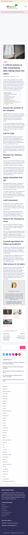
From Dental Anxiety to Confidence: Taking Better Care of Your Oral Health (14, 363)
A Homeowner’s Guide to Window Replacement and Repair (13, 367)
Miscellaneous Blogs (7, 454)
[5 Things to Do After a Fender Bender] (7, 321)
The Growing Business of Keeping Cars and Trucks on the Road (12, 376)
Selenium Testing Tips (7, 464)
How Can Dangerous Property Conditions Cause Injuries (13, 372)
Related (7, 104)
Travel (4, 476)
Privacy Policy (4, 510)
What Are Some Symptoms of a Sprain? (6, 316)
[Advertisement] (14, 28)
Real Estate (5, 461)
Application (5, 388)
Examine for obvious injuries (10, 96)
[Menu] (25, 6)
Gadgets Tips (5, 427)
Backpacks (5, 396)
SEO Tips (5, 466)
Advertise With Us (5, 506)
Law (3, 447)
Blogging (4, 403)
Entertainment (5, 415)
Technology (5, 474)
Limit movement (7, 99)
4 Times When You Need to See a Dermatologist (17, 316)
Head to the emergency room (10, 100)
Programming (5, 457)
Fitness (4, 423)
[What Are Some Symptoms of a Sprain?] (7, 311)
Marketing (5, 452)
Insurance (5, 442)
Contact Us (4, 508)
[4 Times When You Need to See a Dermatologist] (17, 311)
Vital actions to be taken (9, 103)
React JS (4, 459)
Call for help (7, 95)
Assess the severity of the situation (11, 94)
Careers (4, 408)
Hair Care (5, 435)
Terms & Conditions (6, 514)
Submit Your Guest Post (6, 512)
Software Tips (5, 471)
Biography (5, 401)
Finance (4, 420)
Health (4, 437)
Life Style (4, 449)
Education (5, 413)
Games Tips (5, 430)
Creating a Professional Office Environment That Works (13, 380)
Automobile (5, 393)
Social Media (5, 469)
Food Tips (5, 425)
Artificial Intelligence (7, 391)
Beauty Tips (5, 398)
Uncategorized (6, 478)
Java (4, 444)
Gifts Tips (5, 432)
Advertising (5, 386)
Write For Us (4, 515)
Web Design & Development (8, 481)
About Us (3, 504)
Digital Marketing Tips (7, 410)
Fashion (4, 418)
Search (22, 347)
